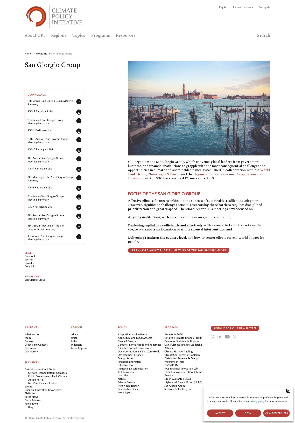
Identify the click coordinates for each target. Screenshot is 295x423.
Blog (30, 406)
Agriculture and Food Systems (135, 337)
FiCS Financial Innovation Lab (181, 368)
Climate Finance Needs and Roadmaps (139, 344)
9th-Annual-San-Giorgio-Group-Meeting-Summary (45, 159)
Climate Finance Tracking (178, 351)
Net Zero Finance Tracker (42, 383)
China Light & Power (164, 174)
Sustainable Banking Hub (178, 389)
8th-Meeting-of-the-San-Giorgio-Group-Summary (50, 178)
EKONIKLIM (171, 365)
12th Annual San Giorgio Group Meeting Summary (50, 102)
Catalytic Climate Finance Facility (183, 337)
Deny (248, 413)
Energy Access (126, 358)
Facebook (30, 256)
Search (263, 35)
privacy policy (257, 401)
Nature (122, 378)
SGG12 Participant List (40, 111)
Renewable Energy (128, 385)
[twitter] (212, 336)
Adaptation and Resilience (132, 334)
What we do (32, 334)
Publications (31, 403)
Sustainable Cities (128, 389)
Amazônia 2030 (173, 334)
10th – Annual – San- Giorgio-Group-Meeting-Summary (48, 140)
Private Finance (126, 382)
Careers (29, 341)
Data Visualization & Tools (40, 369)
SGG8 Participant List (39, 187)
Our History (31, 351)
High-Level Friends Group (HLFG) (183, 382)
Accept (220, 413)
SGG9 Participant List (39, 168)
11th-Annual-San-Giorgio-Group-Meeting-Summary (46, 121)
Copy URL (30, 266)
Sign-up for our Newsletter (235, 328)
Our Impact (31, 348)
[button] (288, 390)
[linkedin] (219, 337)
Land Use (123, 375)
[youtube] (227, 337)
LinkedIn (29, 262)
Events (28, 386)
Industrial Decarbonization (133, 368)
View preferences (276, 413)
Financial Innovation (129, 361)
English (223, 7)
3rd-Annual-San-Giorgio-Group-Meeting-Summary (45, 237)
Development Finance (130, 354)
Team (28, 337)
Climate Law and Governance (134, 348)
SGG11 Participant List (39, 130)
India (74, 341)
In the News (31, 396)
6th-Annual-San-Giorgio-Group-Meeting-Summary (45, 217)
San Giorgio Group (35, 279)
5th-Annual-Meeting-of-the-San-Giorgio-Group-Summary (46, 227)
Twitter (29, 259)
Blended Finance (127, 341)
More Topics (125, 392)
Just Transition (126, 371)
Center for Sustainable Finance (181, 341)
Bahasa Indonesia (243, 7)
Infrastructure (126, 365)
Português (264, 7)
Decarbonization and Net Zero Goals (139, 351)
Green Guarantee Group (178, 378)
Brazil (74, 337)
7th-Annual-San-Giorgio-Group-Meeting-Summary (45, 198)
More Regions (79, 348)
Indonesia (76, 344)
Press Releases (33, 400)
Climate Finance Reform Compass (47, 372)
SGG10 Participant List (40, 149)
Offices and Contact (36, 344)
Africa (74, 334)
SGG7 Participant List (39, 206)
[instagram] (234, 336)
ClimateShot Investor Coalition (182, 354)
